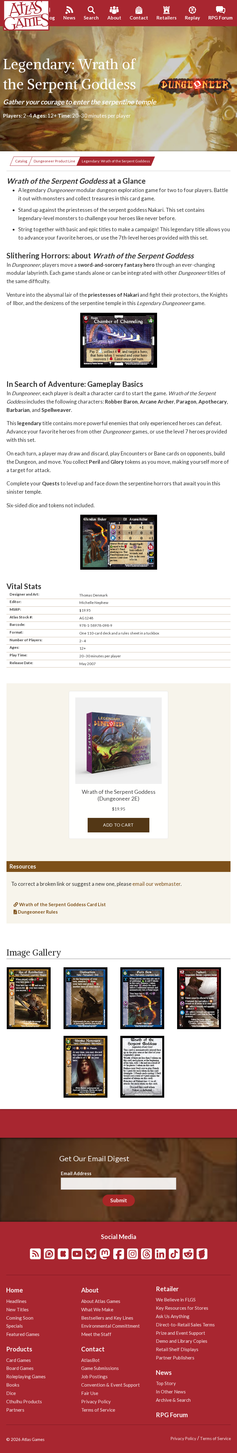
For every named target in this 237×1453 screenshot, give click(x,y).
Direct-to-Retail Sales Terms (185, 1324)
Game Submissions (100, 1368)
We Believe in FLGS (176, 1299)
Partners (15, 1410)
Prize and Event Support (180, 1333)
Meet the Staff (96, 1334)
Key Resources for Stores (182, 1308)
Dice (11, 1393)
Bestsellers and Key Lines (107, 1318)
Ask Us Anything (172, 1316)
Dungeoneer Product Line (54, 161)
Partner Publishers (175, 1357)
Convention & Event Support (110, 1385)
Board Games (20, 1368)
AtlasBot (90, 1360)
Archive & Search (173, 1400)
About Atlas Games (100, 1301)
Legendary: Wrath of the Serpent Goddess (116, 161)
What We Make (97, 1309)
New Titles (17, 1309)
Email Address (76, 1173)
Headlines (16, 1301)
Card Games (18, 1360)
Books (12, 1385)
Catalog (21, 161)
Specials (14, 1326)
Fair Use (89, 1393)
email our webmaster (156, 884)
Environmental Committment (110, 1326)
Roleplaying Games (26, 1376)
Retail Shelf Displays (177, 1349)
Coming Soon (19, 1318)
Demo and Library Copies (181, 1341)
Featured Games (23, 1334)
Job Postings (94, 1376)
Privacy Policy (96, 1401)
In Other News (171, 1391)
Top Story (166, 1383)
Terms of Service (98, 1410)
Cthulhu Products (24, 1401)
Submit (118, 1200)
